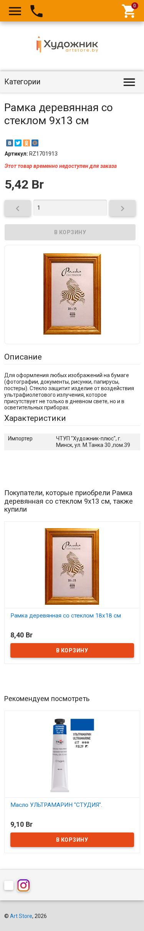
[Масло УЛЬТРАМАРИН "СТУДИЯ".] (72, 755)
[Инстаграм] (25, 887)
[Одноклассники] (26, 143)
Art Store (21, 916)
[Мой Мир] (34, 143)
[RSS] (10, 887)
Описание (23, 356)
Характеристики (35, 418)
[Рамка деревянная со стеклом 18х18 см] (72, 566)
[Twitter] (18, 143)
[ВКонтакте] (9, 143)
